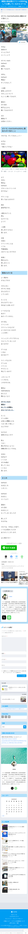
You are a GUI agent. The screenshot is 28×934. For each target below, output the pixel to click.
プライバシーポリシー (18, 918)
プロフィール (3, 6)
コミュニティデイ (19, 566)
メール (4, 659)
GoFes (4, 566)
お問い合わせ (12, 923)
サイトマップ (8, 918)
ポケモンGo (5, 568)
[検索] (24, 726)
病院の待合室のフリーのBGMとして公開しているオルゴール (14, 2)
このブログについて (12, 6)
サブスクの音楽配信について (18, 921)
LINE (9, 620)
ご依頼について (21, 6)
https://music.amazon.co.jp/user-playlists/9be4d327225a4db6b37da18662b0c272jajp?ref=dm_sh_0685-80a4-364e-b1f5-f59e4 (14, 740)
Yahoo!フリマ (15, 708)
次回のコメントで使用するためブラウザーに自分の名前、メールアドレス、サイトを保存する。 (14, 671)
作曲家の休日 (11, 562)
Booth (10, 708)
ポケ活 (11, 568)
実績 (18, 923)
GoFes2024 (10, 566)
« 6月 (3, 815)
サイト (3, 665)
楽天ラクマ (21, 708)
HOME (15, 912)
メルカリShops (4, 708)
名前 (3, 653)
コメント (4, 636)
